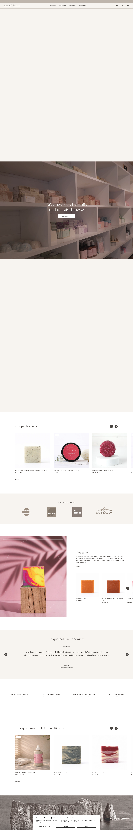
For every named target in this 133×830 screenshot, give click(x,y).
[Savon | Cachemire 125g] (71, 752)
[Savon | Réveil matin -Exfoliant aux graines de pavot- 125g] (32, 450)
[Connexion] (122, 6)
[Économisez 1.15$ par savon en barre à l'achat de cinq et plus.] (66, 1)
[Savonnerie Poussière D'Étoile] (12, 5)
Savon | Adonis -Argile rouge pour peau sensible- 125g (112, 599)
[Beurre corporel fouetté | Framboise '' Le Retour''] (71, 450)
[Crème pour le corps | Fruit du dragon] (32, 752)
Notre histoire (72, 5)
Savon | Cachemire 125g (60, 772)
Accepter (65, 826)
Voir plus (78, 566)
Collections (62, 5)
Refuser (86, 826)
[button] (117, 6)
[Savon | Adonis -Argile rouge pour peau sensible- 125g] (113, 585)
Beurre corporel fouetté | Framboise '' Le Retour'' (67, 470)
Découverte (82, 5)
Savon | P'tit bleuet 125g (99, 772)
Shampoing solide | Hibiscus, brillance (102, 470)
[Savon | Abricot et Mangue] (87, 585)
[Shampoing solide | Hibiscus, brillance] (109, 450)
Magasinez (53, 5)
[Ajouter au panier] (47, 465)
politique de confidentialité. (70, 822)
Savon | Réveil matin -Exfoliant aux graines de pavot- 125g (31, 470)
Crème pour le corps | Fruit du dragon (25, 772)
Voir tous (17, 479)
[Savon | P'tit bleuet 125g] (109, 752)
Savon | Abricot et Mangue (81, 598)
